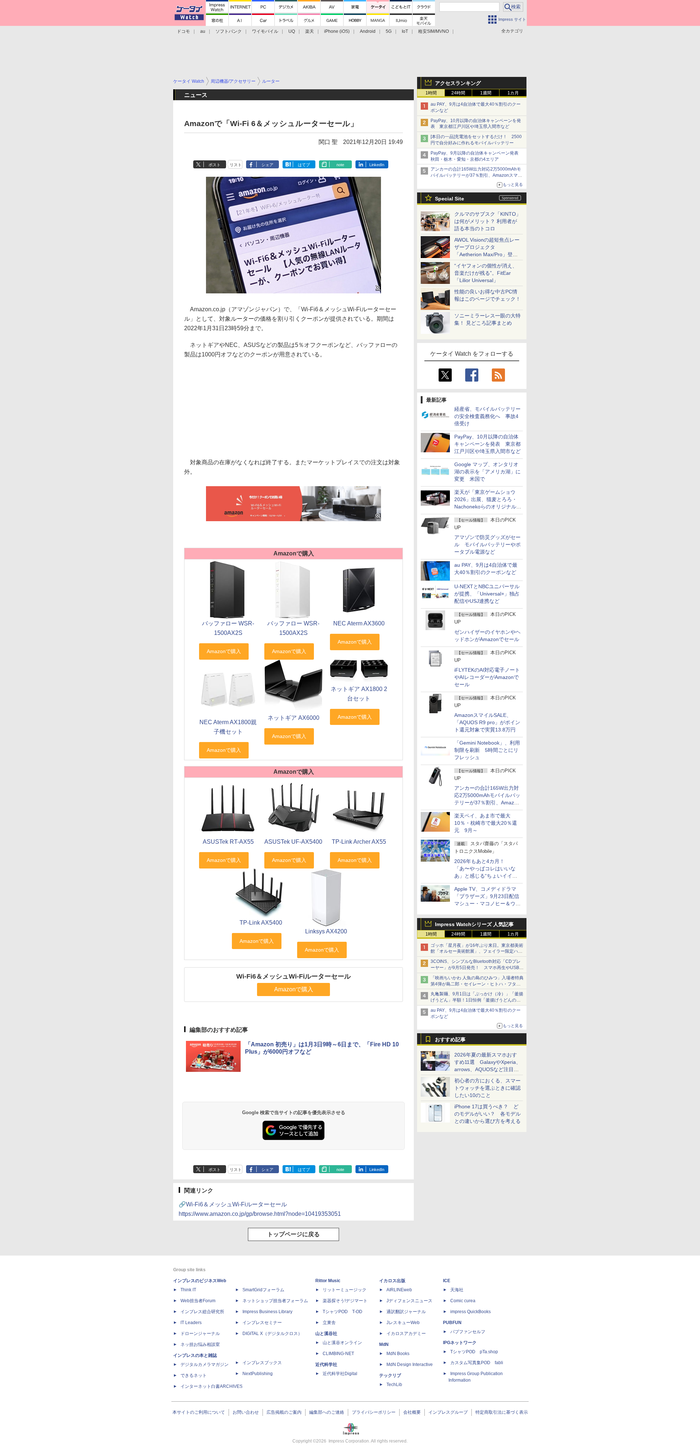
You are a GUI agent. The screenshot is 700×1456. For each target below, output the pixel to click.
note (340, 165)
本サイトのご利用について (198, 1412)
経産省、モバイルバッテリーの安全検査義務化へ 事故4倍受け (487, 416)
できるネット (193, 1375)
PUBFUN (452, 1322)
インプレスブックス (262, 1362)
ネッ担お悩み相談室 (200, 1344)
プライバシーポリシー (374, 1412)
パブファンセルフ (467, 1331)
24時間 (458, 92)
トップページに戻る (293, 1234)
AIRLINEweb (399, 1289)
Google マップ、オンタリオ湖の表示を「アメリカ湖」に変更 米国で (487, 471)
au (202, 31)
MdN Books (397, 1353)
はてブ (304, 165)
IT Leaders (191, 1322)
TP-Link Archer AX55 (359, 842)
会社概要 (412, 1412)
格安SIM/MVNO (433, 31)
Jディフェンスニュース (409, 1300)
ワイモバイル (265, 31)
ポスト (215, 165)
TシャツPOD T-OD (342, 1311)
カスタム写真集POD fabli (476, 1362)
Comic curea (462, 1300)
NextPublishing (257, 1373)
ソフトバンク (228, 31)
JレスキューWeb (403, 1322)
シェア (267, 165)
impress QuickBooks (470, 1311)
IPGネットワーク (460, 1342)
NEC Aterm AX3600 (359, 623)
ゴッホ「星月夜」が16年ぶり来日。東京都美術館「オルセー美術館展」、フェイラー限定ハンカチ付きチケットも (477, 951)
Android (368, 31)
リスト (236, 165)
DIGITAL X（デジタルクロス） (272, 1333)
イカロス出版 (392, 1280)
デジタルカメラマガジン (204, 1364)
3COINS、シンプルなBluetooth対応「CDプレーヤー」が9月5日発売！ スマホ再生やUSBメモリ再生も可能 (477, 967)
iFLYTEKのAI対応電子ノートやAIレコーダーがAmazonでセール (487, 677)
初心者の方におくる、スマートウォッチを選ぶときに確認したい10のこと (487, 1088)
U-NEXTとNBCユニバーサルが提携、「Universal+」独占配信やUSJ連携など (487, 593)
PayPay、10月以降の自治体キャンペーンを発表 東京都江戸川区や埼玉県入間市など (487, 444)
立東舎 (329, 1322)
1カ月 (513, 92)
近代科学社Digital (340, 1373)
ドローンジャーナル (200, 1333)
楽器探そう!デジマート (345, 1300)
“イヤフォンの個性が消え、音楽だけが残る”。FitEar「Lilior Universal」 (485, 273)
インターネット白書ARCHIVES (211, 1386)
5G (389, 31)
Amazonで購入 (293, 989)
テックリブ (390, 1375)
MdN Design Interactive (409, 1364)
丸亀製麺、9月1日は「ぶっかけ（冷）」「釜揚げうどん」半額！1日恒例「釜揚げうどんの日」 (477, 1000)
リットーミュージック (344, 1289)
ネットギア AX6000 (293, 718)
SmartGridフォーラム (263, 1289)
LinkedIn (376, 165)
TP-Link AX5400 (261, 923)
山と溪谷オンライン (342, 1342)
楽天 (309, 31)
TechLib (394, 1384)
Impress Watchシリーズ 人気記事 (474, 924)
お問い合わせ (246, 1412)
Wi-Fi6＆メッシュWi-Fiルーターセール (293, 976)
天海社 (456, 1289)
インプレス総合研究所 (202, 1311)
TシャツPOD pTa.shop (474, 1351)
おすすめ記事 (450, 1039)
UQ (291, 31)
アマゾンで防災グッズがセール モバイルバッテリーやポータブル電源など (487, 544)
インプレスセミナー (262, 1322)
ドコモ (183, 31)
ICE (446, 1280)
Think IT (188, 1289)
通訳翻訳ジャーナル (406, 1311)
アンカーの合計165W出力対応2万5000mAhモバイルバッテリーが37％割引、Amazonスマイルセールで (476, 175)
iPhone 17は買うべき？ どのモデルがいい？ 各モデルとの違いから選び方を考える (487, 1114)
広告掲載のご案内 (284, 1412)
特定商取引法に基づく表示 (501, 1412)
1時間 (431, 92)
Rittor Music (328, 1280)
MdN (384, 1344)
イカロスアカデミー (406, 1333)
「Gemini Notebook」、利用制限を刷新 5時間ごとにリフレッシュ (487, 750)
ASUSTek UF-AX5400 (293, 842)
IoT (405, 31)
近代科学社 (326, 1364)
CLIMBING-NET (338, 1353)
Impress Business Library (267, 1311)
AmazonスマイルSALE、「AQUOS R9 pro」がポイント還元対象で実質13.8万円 (487, 722)
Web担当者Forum (197, 1300)
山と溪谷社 (326, 1333)
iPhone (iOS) (337, 31)
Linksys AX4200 (326, 931)
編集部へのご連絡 (326, 1412)
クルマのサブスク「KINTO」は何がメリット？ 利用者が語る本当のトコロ (487, 221)
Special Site (449, 199)
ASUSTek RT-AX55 (228, 842)
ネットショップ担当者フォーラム (275, 1300)
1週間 (485, 92)
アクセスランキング (458, 83)
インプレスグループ (448, 1412)
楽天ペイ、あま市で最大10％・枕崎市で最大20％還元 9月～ (485, 823)
